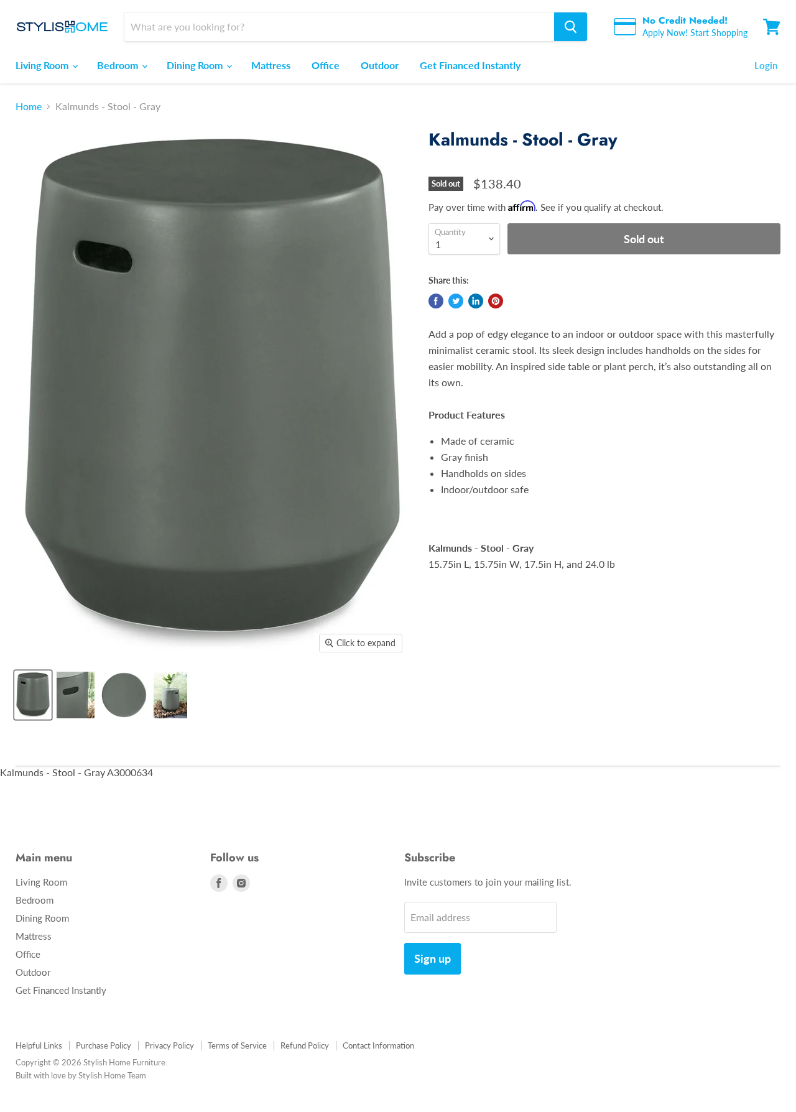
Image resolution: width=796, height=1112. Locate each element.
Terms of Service (237, 1045)
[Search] (570, 26)
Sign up (432, 958)
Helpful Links (39, 1045)
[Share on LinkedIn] (475, 301)
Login (765, 65)
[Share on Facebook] (435, 301)
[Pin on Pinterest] (495, 301)
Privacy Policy (169, 1045)
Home (29, 106)
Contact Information (378, 1045)
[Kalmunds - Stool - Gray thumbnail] (33, 695)
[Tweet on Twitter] (455, 301)
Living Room (43, 65)
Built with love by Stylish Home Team (81, 1075)
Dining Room (196, 65)
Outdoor (380, 65)
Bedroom (119, 65)
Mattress (270, 65)
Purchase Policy (103, 1045)
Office (326, 65)
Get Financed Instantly (470, 65)
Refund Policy (304, 1045)
